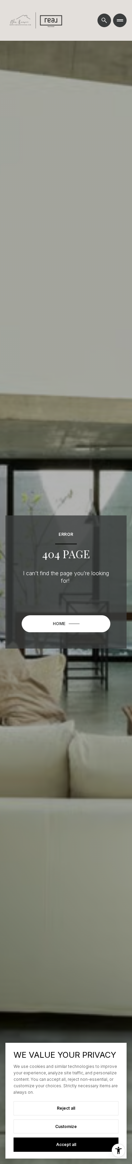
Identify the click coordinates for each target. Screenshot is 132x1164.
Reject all (66, 1108)
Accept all (66, 1144)
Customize (66, 1126)
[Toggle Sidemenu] (120, 20)
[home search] (104, 20)
